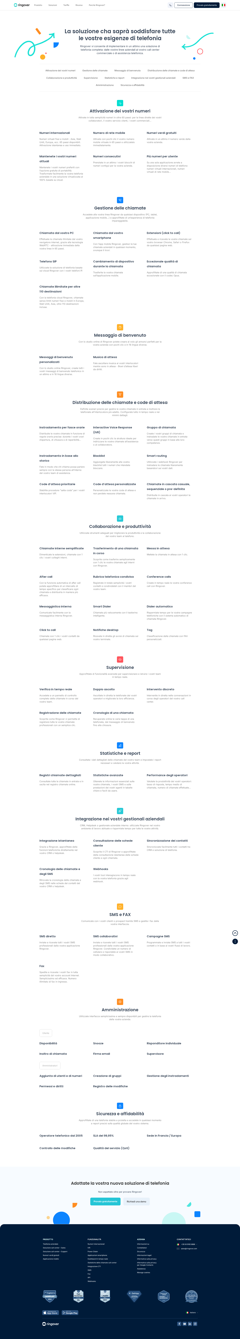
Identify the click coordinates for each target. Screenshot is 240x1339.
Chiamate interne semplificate (61, 548)
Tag (149, 630)
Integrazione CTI (94, 1266)
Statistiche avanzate (108, 775)
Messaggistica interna (55, 606)
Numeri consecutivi (107, 156)
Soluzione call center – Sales (54, 1248)
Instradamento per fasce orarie (62, 427)
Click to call (47, 630)
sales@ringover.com (189, 1249)
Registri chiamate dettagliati (60, 775)
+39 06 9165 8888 (188, 1244)
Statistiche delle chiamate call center (102, 1263)
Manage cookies (143, 1272)
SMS (89, 1270)
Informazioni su (143, 1244)
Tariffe (66, 5)
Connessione (183, 5)
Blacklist (99, 456)
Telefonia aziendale (50, 1244)
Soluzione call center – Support (55, 1251)
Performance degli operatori (167, 775)
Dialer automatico (160, 606)
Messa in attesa (158, 548)
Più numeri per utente (162, 156)
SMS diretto (47, 936)
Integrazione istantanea (56, 841)
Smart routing (157, 456)
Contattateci (142, 1248)
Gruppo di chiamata (161, 427)
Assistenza (141, 1269)
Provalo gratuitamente (207, 5)
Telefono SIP (48, 261)
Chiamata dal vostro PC (56, 233)
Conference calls (159, 577)
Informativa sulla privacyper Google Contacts (147, 1264)
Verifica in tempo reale (55, 689)
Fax (41, 966)
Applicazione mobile (51, 1259)
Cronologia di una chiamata (113, 713)
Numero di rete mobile (109, 133)
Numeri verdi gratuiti (51, 1255)
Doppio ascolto (104, 689)
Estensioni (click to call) (163, 233)
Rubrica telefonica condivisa (113, 577)
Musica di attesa (105, 357)
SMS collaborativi (105, 936)
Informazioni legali (144, 1255)
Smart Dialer (102, 606)
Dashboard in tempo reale (98, 1259)
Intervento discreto (160, 689)
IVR (89, 1248)
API (89, 1277)
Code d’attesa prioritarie (57, 484)
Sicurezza (141, 1251)
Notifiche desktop (105, 630)
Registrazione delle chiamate (60, 713)
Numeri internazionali (54, 133)
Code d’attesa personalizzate (114, 484)
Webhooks (100, 869)
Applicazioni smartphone (97, 1255)
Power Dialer (93, 1251)
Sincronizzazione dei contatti (167, 841)
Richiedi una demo (136, 1201)
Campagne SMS (158, 936)
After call (45, 577)
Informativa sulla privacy (147, 1259)
